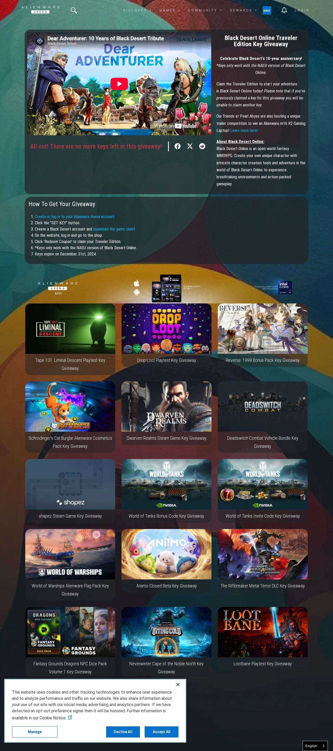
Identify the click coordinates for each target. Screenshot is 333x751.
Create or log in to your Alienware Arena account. (75, 216)
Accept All (161, 732)
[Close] (178, 684)
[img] (74, 10)
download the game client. (114, 229)
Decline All (123, 732)
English (311, 746)
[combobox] (315, 746)
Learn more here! (244, 130)
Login (302, 10)
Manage (35, 732)
